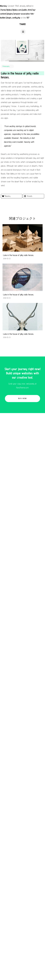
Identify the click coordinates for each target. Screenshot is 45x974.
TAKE (22, 24)
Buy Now (22, 398)
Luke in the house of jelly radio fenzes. (18, 255)
